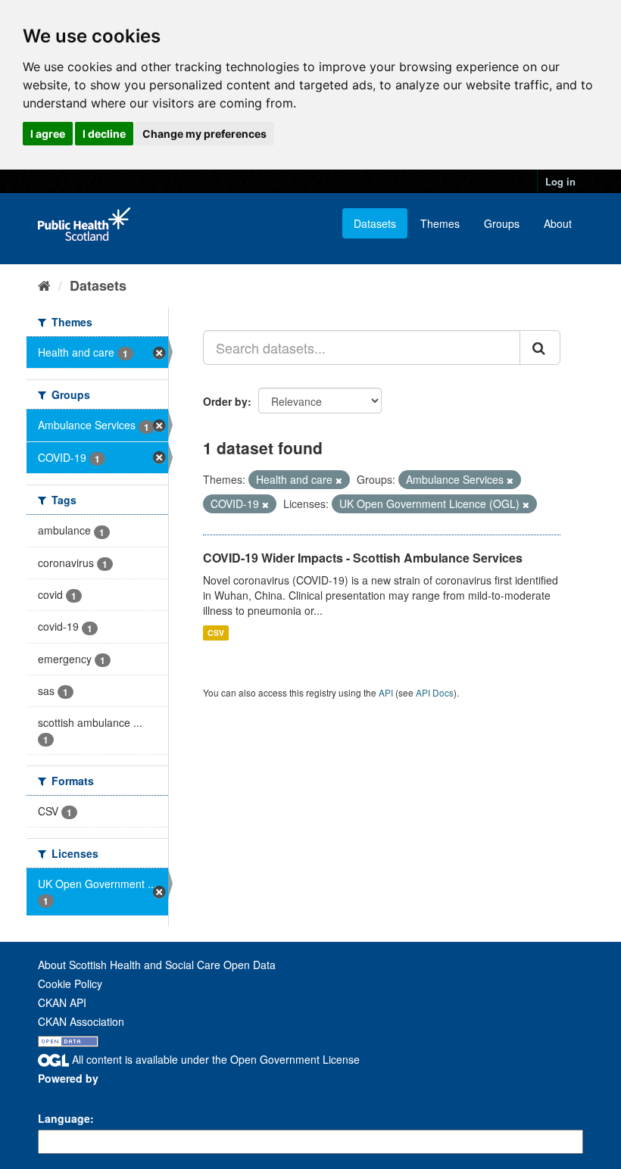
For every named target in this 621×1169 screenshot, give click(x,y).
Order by (225, 401)
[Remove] (338, 480)
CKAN (63, 1095)
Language (64, 1118)
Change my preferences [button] (204, 133)
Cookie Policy (70, 983)
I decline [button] (104, 133)
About (558, 223)
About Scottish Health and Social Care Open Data (157, 964)
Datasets (375, 223)
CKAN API (62, 1002)
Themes (440, 223)
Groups (502, 223)
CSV (216, 632)
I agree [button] (47, 133)
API (386, 692)
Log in (560, 181)
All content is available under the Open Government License (214, 1059)
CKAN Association (81, 1021)
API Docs (435, 692)
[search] (540, 347)
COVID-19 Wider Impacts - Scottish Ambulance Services (363, 557)
